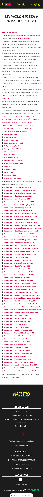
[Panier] (39, 4)
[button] (31, 4)
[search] (3, 4)
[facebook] (21, 480)
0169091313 (21, 411)
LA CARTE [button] (8, 4)
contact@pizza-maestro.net (21, 415)
